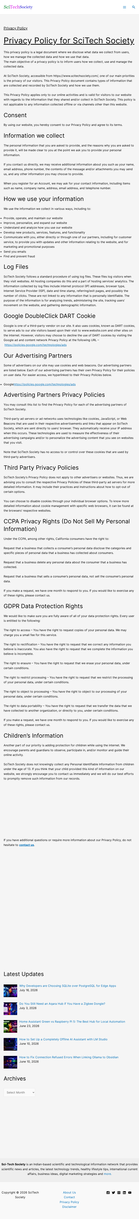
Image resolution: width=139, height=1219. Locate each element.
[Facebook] (108, 1192)
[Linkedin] (124, 1192)
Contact (69, 1197)
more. (108, 1174)
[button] (133, 7)
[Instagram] (119, 1192)
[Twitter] (113, 1192)
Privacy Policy (69, 1202)
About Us (69, 1192)
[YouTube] (129, 1192)
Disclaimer (69, 1207)
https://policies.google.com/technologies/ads (36, 345)
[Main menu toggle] (125, 7)
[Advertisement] (69, 811)
